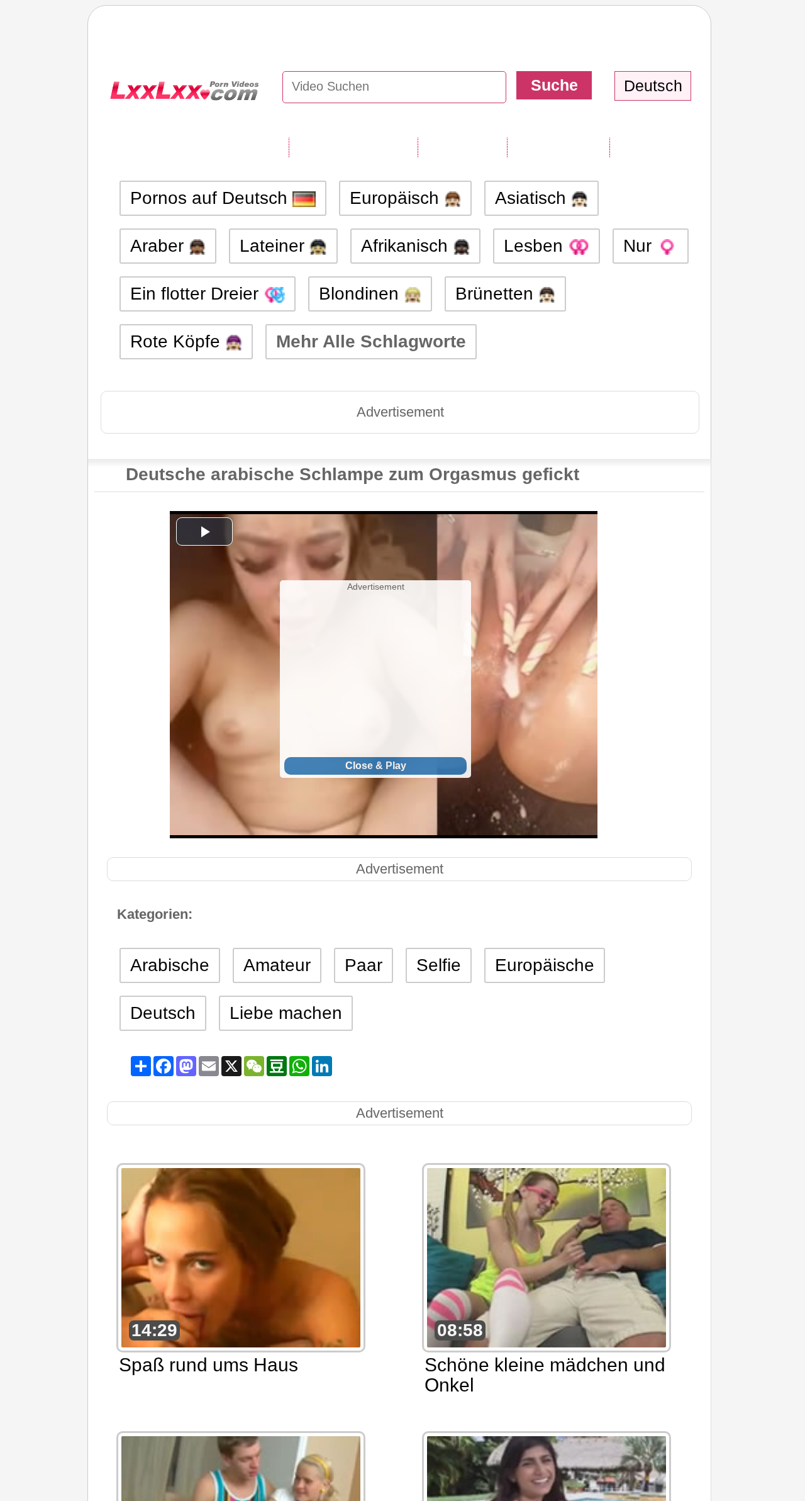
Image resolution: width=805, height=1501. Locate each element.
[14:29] (240, 1256)
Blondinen (361, 293)
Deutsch (163, 1013)
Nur (640, 246)
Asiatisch (533, 198)
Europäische (544, 965)
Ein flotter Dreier (197, 293)
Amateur (277, 965)
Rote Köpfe (177, 341)
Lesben (536, 246)
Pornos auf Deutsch (211, 198)
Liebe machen (286, 1013)
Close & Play (375, 765)
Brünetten (496, 293)
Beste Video (558, 146)
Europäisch (397, 198)
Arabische (169, 965)
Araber (159, 246)
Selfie (438, 965)
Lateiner (274, 246)
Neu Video (462, 146)
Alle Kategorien (353, 146)
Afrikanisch (407, 246)
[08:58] (546, 1256)
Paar (363, 965)
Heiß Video (656, 146)
